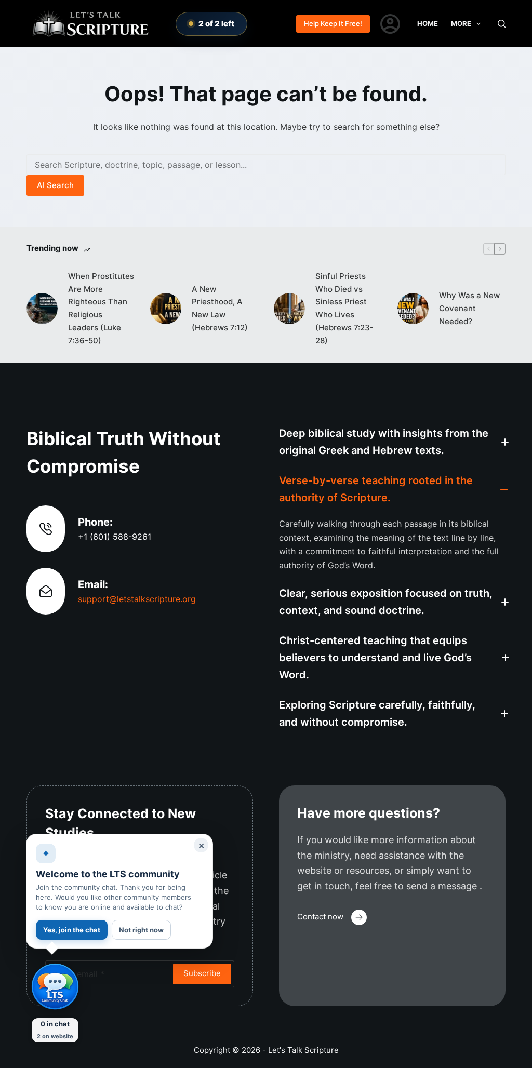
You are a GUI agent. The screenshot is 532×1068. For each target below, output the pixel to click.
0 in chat (55, 1024)
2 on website (55, 1036)
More (461, 23)
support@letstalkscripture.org (137, 599)
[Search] (502, 24)
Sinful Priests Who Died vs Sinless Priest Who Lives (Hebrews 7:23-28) (344, 308)
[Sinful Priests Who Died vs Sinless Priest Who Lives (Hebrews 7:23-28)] (289, 308)
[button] (392, 442)
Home (427, 23)
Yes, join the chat (71, 930)
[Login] (390, 24)
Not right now (141, 930)
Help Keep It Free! (333, 23)
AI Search (55, 185)
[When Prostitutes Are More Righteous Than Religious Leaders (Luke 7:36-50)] (42, 308)
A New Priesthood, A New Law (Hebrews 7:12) (220, 308)
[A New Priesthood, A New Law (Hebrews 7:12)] (165, 308)
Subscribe (202, 973)
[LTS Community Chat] (55, 987)
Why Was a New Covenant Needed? (469, 308)
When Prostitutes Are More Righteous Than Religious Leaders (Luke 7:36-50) (101, 308)
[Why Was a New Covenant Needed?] (413, 308)
